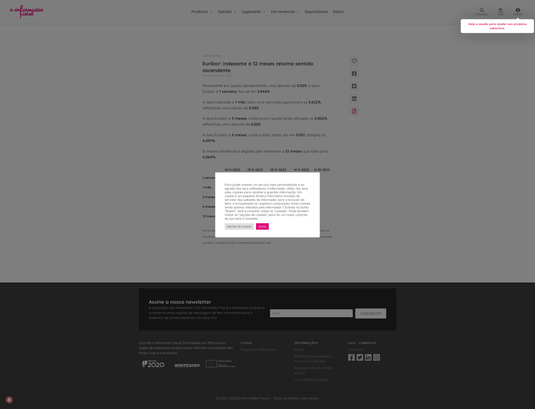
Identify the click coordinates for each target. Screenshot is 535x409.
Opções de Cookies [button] (239, 226)
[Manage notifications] (9, 399)
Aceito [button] (262, 226)
